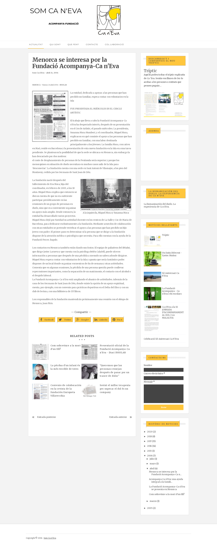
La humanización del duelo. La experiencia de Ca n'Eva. (160, 205)
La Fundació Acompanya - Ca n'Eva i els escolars (172, 291)
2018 (149, 436)
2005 (149, 508)
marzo (153, 501)
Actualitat (36, 44)
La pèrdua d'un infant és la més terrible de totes (65, 367)
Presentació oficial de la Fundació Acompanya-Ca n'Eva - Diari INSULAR (115, 349)
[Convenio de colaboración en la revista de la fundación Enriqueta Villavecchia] (40, 392)
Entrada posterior (46, 417)
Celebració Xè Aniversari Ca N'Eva (161, 339)
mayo (153, 463)
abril (152, 468)
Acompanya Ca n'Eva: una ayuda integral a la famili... (166, 480)
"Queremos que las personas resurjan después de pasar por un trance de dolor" (114, 370)
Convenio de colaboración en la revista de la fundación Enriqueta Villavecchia (66, 390)
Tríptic (150, 70)
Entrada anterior (118, 417)
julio (152, 459)
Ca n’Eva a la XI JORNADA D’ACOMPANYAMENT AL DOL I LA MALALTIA (173, 312)
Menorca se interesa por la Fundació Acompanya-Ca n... (165, 473)
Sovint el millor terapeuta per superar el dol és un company (115, 389)
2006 (150, 455)
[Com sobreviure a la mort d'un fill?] (40, 352)
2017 (149, 441)
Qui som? (55, 44)
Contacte (92, 44)
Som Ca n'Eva (56, 10)
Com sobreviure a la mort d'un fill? (66, 347)
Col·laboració (114, 44)
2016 (149, 446)
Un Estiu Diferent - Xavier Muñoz (172, 254)
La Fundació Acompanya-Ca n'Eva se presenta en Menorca (167, 488)
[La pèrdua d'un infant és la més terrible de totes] (40, 372)
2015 (149, 451)
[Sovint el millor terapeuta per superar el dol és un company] (89, 392)
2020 (150, 431)
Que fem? (73, 44)
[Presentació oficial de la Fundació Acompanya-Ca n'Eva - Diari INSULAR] (89, 352)
